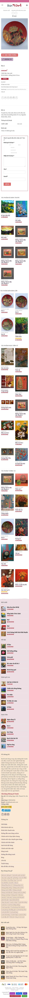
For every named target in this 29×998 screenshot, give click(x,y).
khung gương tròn (18, 885)
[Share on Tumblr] (16, 97)
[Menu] (2, 5)
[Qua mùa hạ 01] (7, 578)
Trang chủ (6, 10)
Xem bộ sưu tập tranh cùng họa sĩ (9, 86)
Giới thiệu (4, 824)
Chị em (17, 553)
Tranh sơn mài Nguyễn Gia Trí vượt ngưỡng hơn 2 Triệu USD (17, 956)
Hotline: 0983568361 (15, 996)
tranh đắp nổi (5, 917)
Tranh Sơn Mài (10, 89)
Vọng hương (4, 391)
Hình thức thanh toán (8, 830)
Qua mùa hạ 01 (5, 590)
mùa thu (4, 897)
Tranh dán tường (22, 902)
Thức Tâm (18, 394)
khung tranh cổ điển (7, 890)
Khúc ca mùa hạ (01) (21, 584)
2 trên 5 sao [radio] (14, 144)
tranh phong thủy (21, 909)
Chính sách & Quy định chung (10, 836)
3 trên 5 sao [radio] (7, 147)
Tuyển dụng (5, 863)
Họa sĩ (16, 882)
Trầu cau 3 (18, 489)
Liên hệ (3, 860)
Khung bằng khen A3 (7, 885)
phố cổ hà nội (5, 899)
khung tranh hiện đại (7, 892)
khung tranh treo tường (19, 892)
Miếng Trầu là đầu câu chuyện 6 (20, 240)
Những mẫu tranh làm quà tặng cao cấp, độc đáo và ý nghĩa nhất (17, 951)
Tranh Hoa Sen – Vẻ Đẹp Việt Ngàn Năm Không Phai (16, 928)
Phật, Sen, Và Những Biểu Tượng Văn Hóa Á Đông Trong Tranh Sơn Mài (16, 945)
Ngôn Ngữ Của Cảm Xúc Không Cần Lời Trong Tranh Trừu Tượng (16, 933)
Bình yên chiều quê (6, 875)
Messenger (12, 993)
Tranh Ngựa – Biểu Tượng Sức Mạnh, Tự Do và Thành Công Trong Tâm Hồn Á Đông (17, 939)
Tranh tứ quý (14, 914)
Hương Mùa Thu (6, 458)
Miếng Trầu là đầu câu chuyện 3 (6, 282)
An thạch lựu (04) (20, 463)
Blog (2, 857)
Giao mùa (4, 877)
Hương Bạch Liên (6, 407)
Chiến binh (18, 336)
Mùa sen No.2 (19, 442)
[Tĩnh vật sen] (21, 501)
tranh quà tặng (14, 912)
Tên (5, 169)
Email (6, 176)
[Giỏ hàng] (27, 5)
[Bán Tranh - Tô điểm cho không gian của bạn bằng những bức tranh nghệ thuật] (14, 5)
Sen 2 (2, 310)
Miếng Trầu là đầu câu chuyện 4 (20, 261)
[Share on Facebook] (2, 97)
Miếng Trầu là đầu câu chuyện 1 (20, 414)
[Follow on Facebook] (2, 814)
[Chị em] (21, 547)
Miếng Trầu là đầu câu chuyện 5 (6, 261)
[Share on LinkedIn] (13, 97)
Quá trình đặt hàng (7, 845)
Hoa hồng (4, 880)
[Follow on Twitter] (5, 814)
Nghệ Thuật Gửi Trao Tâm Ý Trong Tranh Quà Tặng (16, 977)
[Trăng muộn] (7, 503)
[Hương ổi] (21, 527)
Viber (25, 993)
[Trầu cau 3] (21, 479)
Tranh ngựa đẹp (6, 907)
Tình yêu (12, 917)
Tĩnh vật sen (19, 510)
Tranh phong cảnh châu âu (17, 907)
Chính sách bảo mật (7, 848)
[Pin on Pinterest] (11, 97)
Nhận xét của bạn (9, 155)
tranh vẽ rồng (22, 914)
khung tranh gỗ (17, 890)
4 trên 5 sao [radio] (7, 150)
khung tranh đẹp (6, 895)
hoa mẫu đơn (5, 882)
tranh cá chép (13, 902)
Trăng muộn (4, 513)
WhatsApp (24, 996)
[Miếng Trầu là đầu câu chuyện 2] (7, 479)
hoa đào (11, 882)
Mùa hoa (20, 895)
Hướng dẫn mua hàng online (10, 833)
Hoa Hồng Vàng (12, 880)
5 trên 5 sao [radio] (7, 152)
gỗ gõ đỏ (10, 877)
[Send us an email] (8, 814)
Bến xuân (3, 237)
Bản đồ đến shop (10, 988)
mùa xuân (9, 897)
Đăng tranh (4, 851)
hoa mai (19, 880)
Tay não (3, 564)
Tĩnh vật (17, 370)
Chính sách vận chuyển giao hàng (11, 839)
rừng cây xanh (5, 902)
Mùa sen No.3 (5, 433)
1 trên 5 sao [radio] (6, 144)
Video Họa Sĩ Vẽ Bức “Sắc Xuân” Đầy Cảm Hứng (16, 972)
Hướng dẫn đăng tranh (8, 854)
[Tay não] (7, 552)
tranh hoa (4, 904)
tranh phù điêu (5, 912)
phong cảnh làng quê (18, 897)
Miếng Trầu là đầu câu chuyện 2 (6, 488)
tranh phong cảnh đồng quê (8, 909)
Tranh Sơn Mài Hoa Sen (18, 10)
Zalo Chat (19, 993)
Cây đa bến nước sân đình (18, 875)
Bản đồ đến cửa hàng (7, 866)
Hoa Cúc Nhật (22, 877)
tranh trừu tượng (6, 914)
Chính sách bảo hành (7, 842)
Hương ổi (18, 539)
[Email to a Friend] (8, 97)
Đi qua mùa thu (5, 215)
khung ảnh (14, 895)
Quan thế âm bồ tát (14, 899)
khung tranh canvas (18, 887)
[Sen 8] (7, 527)
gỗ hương (15, 877)
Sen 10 (3, 334)
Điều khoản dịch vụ (7, 827)
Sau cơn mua (5, 368)
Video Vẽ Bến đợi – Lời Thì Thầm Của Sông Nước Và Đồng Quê (16, 961)
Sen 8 (16, 312)
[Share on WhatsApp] (19, 97)
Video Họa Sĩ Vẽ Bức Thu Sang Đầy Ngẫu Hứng (16, 967)
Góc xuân (18, 220)
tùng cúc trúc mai (19, 917)
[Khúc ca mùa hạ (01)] (21, 575)
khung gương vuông (7, 887)
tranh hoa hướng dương (14, 904)
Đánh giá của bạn (9, 142)
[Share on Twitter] (5, 97)
